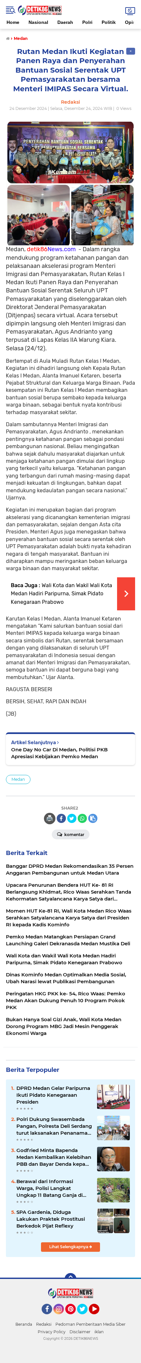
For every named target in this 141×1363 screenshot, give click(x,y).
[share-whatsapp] (82, 818)
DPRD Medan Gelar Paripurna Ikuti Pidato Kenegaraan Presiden (53, 1095)
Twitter (85, 1317)
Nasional (38, 22)
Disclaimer (80, 1331)
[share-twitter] (71, 818)
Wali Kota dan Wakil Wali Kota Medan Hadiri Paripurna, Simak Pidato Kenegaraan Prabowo (61, 593)
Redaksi (43, 1324)
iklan (99, 1331)
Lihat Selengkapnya (69, 1246)
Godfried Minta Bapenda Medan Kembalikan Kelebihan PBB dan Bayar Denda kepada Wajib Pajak (53, 1157)
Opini (131, 22)
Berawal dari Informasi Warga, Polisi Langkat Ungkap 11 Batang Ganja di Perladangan (49, 1188)
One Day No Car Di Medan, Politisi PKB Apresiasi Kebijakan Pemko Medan (59, 753)
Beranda (23, 1324)
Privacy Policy (52, 1331)
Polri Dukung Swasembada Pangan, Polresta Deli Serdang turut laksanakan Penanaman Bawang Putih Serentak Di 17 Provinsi (54, 1126)
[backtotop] (70, 1279)
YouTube (98, 1317)
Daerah (65, 22)
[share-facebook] (61, 818)
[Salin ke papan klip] (92, 818)
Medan (18, 779)
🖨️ (49, 818)
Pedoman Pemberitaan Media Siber (90, 1324)
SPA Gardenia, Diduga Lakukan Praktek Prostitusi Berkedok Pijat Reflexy (50, 1219)
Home (13, 22)
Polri (87, 22)
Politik (109, 22)
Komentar (73, 834)
